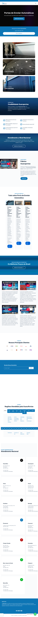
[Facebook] (16, 610)
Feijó (27, 433)
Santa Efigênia (29, 418)
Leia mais (9, 246)
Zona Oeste (13, 411)
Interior (33, 410)
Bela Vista (10, 418)
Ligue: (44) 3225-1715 (19, 30)
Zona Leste (20, 411)
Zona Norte (9, 411)
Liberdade (22, 417)
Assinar (31, 367)
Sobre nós (24, 178)
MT (18, 428)
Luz (21, 418)
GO (24, 428)
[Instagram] (18, 610)
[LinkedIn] (19, 610)
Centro (5, 410)
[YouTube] (21, 610)
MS (21, 428)
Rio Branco (10, 432)
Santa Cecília (29, 417)
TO (14, 428)
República (22, 420)
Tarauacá (28, 432)
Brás (8, 420)
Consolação (16, 418)
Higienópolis (16, 419)
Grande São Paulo (24, 411)
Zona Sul (17, 411)
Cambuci (9, 422)
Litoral (29, 410)
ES (31, 428)
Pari (21, 419)
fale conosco (19, 33)
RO (11, 428)
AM (2, 428)
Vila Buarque (29, 420)
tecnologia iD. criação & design (22, 615)
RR (4, 428)
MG (26, 428)
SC (36, 428)
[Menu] (35, 3)
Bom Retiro (10, 419)
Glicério (15, 420)
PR (33, 428)
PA (9, 428)
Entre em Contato (19, 18)
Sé (27, 419)
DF (16, 428)
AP (6, 428)
